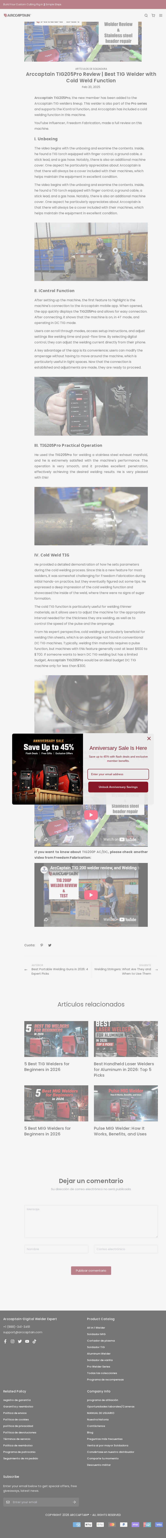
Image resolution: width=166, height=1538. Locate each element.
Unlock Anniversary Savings (118, 787)
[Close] (149, 738)
